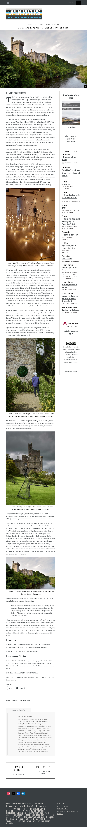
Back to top (61, 803)
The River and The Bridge (70, 310)
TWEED (64, 208)
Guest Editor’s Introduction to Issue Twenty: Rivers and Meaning (71, 173)
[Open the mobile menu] (43, 2)
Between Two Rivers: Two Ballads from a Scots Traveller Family (70, 298)
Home (8, 803)
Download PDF (71, 127)
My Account (39, 803)
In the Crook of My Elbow (43, 770)
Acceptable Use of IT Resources (30, 805)
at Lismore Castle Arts (33, 677)
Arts (8, 700)
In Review (55, 24)
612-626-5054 (62, 809)
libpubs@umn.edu (64, 806)
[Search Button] (78, 3)
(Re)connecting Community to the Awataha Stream (71, 196)
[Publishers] (71, 325)
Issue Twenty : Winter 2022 (71, 97)
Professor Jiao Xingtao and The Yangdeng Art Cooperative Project (71, 221)
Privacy (10, 805)
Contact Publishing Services (22, 803)
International (25, 700)
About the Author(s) (19, 710)
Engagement (15, 700)
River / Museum (18, 770)
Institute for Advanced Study (71, 332)
